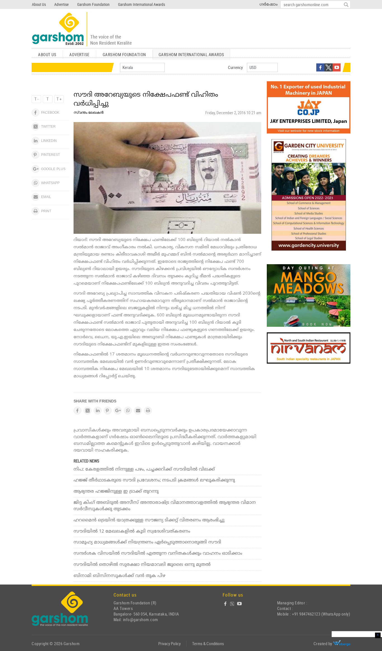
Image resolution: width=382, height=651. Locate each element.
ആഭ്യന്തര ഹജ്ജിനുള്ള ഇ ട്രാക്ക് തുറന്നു (116, 491)
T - (36, 99)
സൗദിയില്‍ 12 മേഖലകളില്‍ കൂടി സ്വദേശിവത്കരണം (132, 531)
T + (59, 99)
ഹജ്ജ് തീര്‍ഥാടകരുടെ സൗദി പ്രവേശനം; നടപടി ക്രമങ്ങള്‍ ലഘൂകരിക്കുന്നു (154, 480)
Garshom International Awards (141, 4)
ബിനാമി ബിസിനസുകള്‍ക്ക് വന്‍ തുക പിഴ (119, 576)
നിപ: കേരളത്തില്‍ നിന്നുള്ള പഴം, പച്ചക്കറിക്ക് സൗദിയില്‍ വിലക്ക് (144, 469)
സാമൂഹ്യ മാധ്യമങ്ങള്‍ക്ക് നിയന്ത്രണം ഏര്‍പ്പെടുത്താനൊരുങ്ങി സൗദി (147, 542)
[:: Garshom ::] (82, 29)
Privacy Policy (169, 643)
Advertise (61, 4)
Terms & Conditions (208, 643)
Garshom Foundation (93, 4)
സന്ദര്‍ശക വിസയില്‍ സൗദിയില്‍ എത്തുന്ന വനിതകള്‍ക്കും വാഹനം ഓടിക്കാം (158, 553)
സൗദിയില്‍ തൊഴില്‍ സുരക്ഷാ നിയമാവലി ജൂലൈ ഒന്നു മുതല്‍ (142, 564)
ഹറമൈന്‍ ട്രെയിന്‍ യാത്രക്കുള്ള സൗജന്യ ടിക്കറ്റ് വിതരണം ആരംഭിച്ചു (149, 520)
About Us (39, 4)
